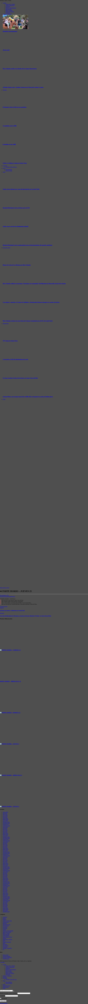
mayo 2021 (5, 890)
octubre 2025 (5, 824)
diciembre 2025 (6, 822)
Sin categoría (5, 945)
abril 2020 (5, 906)
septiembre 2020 (6, 900)
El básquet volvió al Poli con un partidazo (14, 107)
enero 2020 (5, 910)
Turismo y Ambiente (7, 14)
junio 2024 (5, 844)
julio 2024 (5, 843)
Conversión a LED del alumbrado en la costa (15, 359)
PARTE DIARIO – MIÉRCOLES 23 (10, 681)
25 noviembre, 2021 (4, 595)
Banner (4, 918)
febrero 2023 (5, 864)
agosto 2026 (5, 812)
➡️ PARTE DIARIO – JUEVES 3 (9, 744)
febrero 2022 (5, 879)
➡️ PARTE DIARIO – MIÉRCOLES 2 (11, 775)
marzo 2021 (5, 893)
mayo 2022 (5, 875)
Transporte (8, 12)
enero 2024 (5, 850)
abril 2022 (5, 876)
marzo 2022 (5, 878)
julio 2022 (5, 873)
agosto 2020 (5, 901)
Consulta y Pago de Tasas (11, 167)
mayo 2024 (5, 845)
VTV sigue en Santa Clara (10, 340)
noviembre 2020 (6, 898)
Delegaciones (6, 323)
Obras (4, 168)
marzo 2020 (5, 908)
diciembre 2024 (6, 837)
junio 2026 (5, 814)
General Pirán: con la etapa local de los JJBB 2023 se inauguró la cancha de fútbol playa (28, 396)
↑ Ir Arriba (2, 962)
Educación (5, 928)
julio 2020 (5, 903)
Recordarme (4, 998)
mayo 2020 (5, 905)
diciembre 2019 (6, 911)
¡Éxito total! (6, 50)
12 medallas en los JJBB (9, 126)
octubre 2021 (5, 884)
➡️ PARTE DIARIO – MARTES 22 (10, 712)
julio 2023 (5, 858)
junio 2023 (5, 859)
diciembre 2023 (6, 852)
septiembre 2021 (6, 885)
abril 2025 (5, 832)
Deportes (5, 90)
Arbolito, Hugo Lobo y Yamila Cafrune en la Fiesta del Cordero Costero (23, 87)
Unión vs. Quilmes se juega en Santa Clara (15, 163)
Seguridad (8, 6)
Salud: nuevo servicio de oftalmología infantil (15, 226)
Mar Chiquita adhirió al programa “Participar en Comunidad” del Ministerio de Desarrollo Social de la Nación (34, 283)
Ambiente (5, 917)
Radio (4, 399)
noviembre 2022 (6, 868)
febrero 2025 (5, 834)
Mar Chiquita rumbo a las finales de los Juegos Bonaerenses (20, 68)
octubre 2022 (5, 869)
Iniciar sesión (5, 955)
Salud (4, 172)
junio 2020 (5, 904)
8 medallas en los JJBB (9, 144)
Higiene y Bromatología (11, 8)
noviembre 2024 (6, 838)
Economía (5, 165)
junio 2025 (5, 829)
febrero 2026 (5, 819)
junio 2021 (5, 889)
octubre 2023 (5, 854)
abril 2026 (5, 817)
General (4, 3)
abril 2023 (5, 861)
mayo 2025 (5, 830)
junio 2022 (5, 874)
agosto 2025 (5, 827)
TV (3, 949)
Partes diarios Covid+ (4, 587)
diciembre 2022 (6, 866)
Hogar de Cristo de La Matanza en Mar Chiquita (17, 265)
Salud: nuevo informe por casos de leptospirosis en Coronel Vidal (21, 189)
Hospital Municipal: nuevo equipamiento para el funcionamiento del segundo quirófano (27, 245)
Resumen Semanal (7, 942)
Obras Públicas (9, 169)
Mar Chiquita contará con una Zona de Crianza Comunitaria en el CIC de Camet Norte (28, 321)
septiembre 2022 (6, 870)
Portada (4, 938)
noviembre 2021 (6, 883)
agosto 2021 (5, 886)
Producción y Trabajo (10, 4)
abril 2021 (5, 891)
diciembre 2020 (6, 896)
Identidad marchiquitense (10, 31)
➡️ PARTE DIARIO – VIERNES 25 (10, 650)
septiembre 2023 (6, 855)
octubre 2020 (5, 899)
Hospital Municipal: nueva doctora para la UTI (16, 208)
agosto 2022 (5, 871)
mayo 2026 (5, 815)
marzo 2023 (5, 863)
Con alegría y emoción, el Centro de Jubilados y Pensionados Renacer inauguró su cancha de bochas (31, 302)
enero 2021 (5, 895)
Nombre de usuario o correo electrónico (8, 993)
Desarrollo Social (6, 247)
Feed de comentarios (7, 957)
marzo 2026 (5, 818)
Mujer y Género (9, 10)
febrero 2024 (5, 849)
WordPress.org (6, 958)
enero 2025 (5, 835)
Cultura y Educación (10, 5)
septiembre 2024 (6, 840)
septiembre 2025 (6, 825)
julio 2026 (5, 813)
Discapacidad (8, 9)
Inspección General (10, 11)
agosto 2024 (5, 842)
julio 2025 (5, 828)
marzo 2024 (5, 848)
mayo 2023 (5, 860)
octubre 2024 (5, 839)
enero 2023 (5, 865)
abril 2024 (5, 847)
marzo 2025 (5, 833)
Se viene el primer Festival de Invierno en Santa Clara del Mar (20, 378)
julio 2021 (5, 888)
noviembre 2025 (6, 823)
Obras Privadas (9, 170)
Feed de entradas (6, 956)
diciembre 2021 (6, 881)
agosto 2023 (5, 857)
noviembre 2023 (6, 853)
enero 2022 (5, 880)
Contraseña (2, 995)
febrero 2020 (5, 909)
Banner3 (4, 919)
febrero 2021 (5, 894)
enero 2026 (5, 820)
